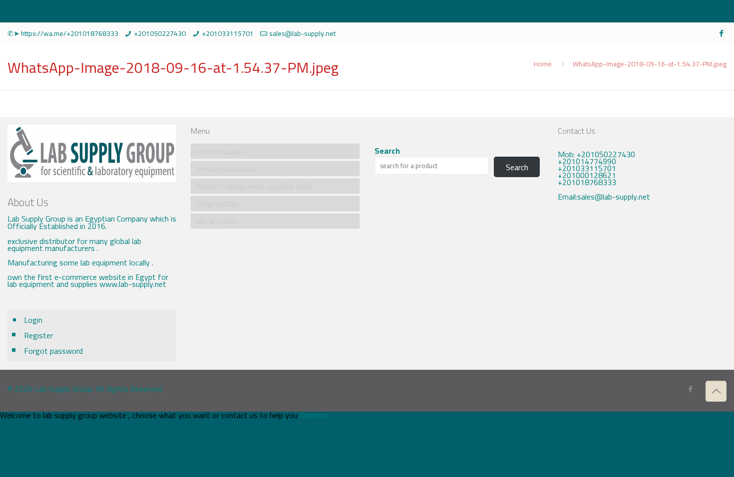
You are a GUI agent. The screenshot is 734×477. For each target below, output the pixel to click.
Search (387, 150)
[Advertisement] (642, 292)
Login (33, 319)
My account (216, 221)
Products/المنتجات (227, 168)
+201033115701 (228, 33)
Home (543, 63)
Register (38, 335)
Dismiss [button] (313, 415)
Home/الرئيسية (220, 151)
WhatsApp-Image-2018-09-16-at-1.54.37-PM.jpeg (650, 63)
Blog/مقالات (217, 203)
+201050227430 (160, 33)
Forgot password (53, 350)
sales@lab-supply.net (302, 33)
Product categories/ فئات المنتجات (254, 186)
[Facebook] (721, 33)
